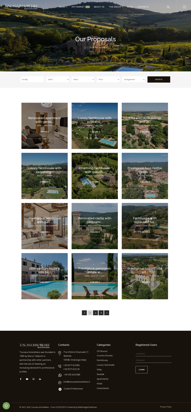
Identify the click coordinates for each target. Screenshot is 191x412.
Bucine (149, 176)
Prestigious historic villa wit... (145, 270)
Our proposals (98, 47)
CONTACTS (143, 7)
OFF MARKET (80, 7)
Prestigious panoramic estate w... (94, 270)
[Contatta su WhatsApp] (6, 405)
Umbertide (99, 176)
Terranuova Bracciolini (149, 276)
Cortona (99, 125)
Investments (103, 388)
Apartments (102, 378)
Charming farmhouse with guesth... (94, 170)
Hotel (99, 383)
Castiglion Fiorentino (48, 226)
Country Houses (105, 355)
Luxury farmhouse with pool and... (95, 120)
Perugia (134, 125)
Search (158, 79)
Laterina (48, 176)
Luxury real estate (105, 364)
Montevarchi (149, 226)
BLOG (130, 7)
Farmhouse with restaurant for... (145, 220)
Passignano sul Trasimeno (99, 226)
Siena (39, 125)
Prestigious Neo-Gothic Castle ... (145, 170)
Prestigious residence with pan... (45, 220)
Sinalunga (47, 125)
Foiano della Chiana (48, 276)
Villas (99, 369)
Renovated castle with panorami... (94, 220)
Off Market (102, 351)
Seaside (100, 374)
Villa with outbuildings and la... (145, 120)
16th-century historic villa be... (44, 270)
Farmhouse (102, 360)
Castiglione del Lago (149, 125)
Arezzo (90, 125)
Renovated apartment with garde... (44, 120)
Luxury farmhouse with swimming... (44, 170)
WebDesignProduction (87, 407)
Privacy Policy (166, 407)
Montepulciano (98, 276)
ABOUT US (99, 7)
